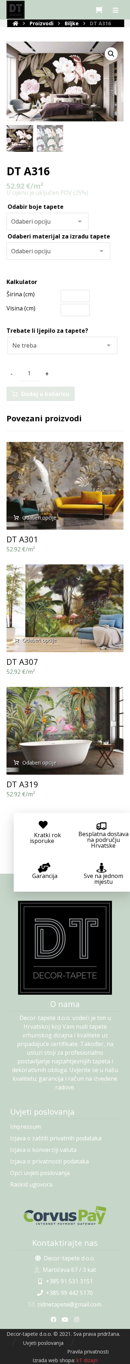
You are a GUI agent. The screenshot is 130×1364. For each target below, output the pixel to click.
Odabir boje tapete (36, 207)
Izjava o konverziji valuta (43, 1150)
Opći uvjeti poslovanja (40, 1173)
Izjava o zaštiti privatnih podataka (55, 1138)
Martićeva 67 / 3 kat (69, 1270)
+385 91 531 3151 (69, 1281)
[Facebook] (53, 1319)
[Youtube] (65, 1319)
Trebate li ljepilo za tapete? (47, 331)
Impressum (25, 1127)
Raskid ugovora (31, 1184)
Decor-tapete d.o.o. (69, 1258)
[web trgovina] (15, 10)
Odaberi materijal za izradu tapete (59, 236)
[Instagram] (76, 1319)
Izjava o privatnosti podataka (49, 1161)
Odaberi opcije (39, 517)
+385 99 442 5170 (69, 1293)
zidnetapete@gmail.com (69, 1304)
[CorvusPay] (65, 1215)
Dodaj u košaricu (45, 394)
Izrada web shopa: (53, 1360)
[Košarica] (99, 9)
